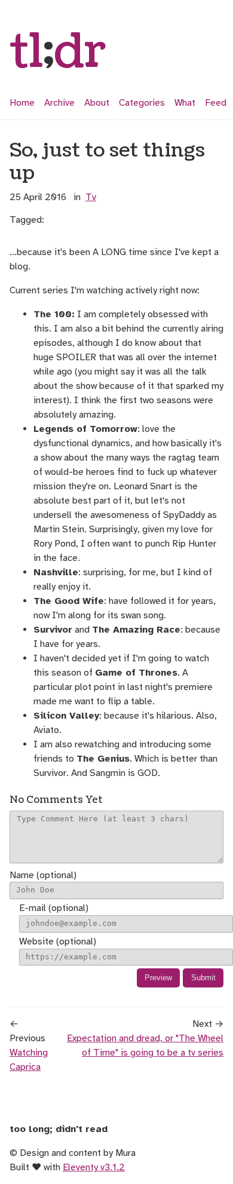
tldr (58, 52)
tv (90, 197)
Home (22, 103)
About (96, 103)
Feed (215, 103)
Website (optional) (57, 941)
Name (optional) (43, 875)
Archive (59, 103)
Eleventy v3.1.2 (94, 1167)
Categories (142, 103)
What (184, 103)
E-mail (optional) (53, 908)
